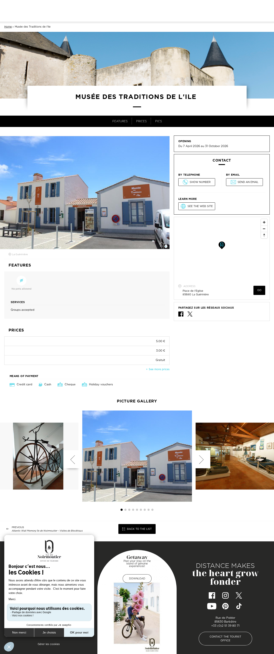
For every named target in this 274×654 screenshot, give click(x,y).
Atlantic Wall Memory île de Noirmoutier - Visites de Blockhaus (47, 531)
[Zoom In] (264, 222)
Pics (158, 121)
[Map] (222, 249)
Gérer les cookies (49, 644)
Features (120, 121)
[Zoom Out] (264, 228)
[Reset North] (264, 235)
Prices (141, 121)
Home (8, 26)
